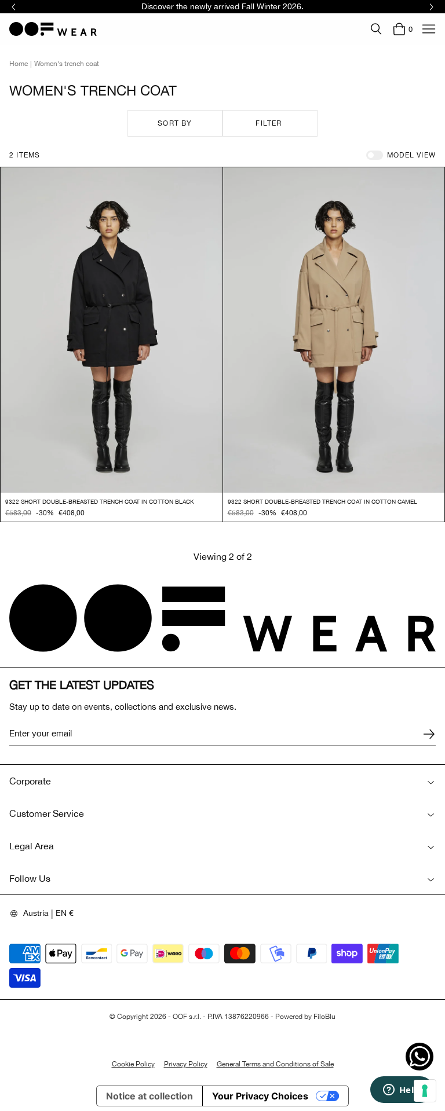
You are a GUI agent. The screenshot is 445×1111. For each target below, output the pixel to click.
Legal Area (31, 846)
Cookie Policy (133, 1064)
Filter (269, 123)
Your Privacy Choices (260, 1096)
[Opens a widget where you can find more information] (401, 1090)
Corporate (30, 781)
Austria (36, 913)
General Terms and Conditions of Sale (275, 1064)
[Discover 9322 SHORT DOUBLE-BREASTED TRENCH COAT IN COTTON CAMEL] (334, 330)
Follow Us (29, 878)
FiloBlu (324, 1017)
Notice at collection (149, 1096)
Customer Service (46, 813)
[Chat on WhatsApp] (419, 1056)
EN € (65, 913)
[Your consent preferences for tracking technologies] (425, 1091)
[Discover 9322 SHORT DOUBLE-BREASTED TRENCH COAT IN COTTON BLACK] (111, 330)
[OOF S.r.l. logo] (53, 29)
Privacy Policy (185, 1064)
